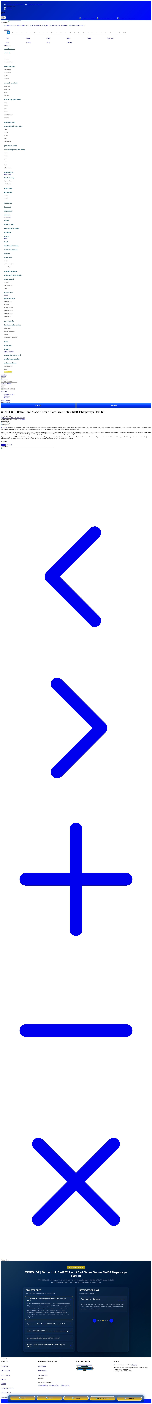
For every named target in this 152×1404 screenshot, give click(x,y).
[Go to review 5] (107, 1320)
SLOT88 (3, 1384)
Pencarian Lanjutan (6, 383)
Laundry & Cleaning (9, 331)
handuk (6, 349)
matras (6, 236)
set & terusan (7, 72)
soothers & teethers (10, 250)
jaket (5, 138)
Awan (48, 42)
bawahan (6, 105)
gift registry (40, 4)
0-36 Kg (6, 198)
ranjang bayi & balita (11, 228)
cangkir (6, 260)
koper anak (8, 188)
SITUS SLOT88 (5, 1397)
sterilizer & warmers (11, 246)
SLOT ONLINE (5, 1375)
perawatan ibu (9, 321)
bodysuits (6, 78)
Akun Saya (4, 375)
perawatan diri (7, 316)
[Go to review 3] (102, 1320)
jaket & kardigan (8, 114)
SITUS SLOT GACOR (7, 1388)
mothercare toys (8, 366)
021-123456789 (42, 1375)
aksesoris (6, 117)
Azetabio (69, 42)
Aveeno (28, 42)
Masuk (3, 376)
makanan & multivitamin (13, 275)
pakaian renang (9, 122)
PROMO (23, 1398)
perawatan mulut (8, 313)
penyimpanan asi (8, 285)
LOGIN (93, 18)
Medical (6, 334)
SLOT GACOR (5, 1370)
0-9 (124, 32)
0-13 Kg (6, 195)
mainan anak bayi (10, 363)
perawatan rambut (8, 310)
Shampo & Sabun (8, 307)
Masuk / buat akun (9, 394)
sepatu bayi (7, 86)
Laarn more (22, 419)
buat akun (7, 396)
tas (5, 56)
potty (6, 341)
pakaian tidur (7, 69)
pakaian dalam (7, 141)
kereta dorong (9, 178)
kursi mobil (8, 192)
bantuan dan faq (42, 1370)
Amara (89, 38)
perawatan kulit (8, 301)
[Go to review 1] (98, 1320)
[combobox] (9, 382)
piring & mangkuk (8, 263)
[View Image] (1, 1258)
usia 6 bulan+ (7, 184)
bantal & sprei (9, 224)
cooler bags (7, 288)
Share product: (5, 446)
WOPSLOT (4, 427)
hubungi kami (42, 1366)
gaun (5, 108)
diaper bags (8, 211)
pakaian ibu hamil (10, 146)
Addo (7, 38)
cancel (3, 385)
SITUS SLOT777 (6, 1392)
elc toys (6, 369)
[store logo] (14, 22)
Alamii (68, 38)
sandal (5, 92)
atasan (5, 102)
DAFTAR (113, 18)
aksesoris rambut (8, 62)
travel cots (7, 207)
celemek (7, 254)
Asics (7, 42)
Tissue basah (7, 328)
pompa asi (6, 282)
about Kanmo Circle (22, 25)
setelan (6, 111)
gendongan (8, 203)
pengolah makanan (10, 271)
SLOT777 (3, 1379)
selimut (6, 220)
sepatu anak (7, 89)
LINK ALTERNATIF (103, 1398)
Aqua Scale (110, 38)
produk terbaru (9, 49)
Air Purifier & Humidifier (10, 337)
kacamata (6, 59)
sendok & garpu (8, 266)
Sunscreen (6, 304)
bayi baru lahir (8, 181)
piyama (6, 75)
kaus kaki (6, 95)
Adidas (28, 38)
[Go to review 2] (100, 1320)
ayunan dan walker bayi (12, 355)
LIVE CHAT (130, 1398)
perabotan (7, 232)
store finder (64, 25)
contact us (82, 25)
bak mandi (8, 345)
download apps (19, 4)
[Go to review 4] (105, 1320)
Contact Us (131, 18)
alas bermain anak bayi (12, 359)
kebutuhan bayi (9, 66)
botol (6, 242)
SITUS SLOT (5, 1366)
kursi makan (8, 293)
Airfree (48, 38)
